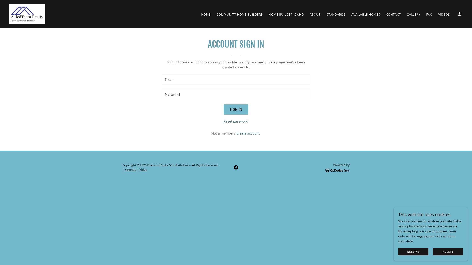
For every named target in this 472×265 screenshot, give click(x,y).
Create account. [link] (248, 133)
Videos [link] (444, 15)
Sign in (236, 109)
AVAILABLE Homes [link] (365, 15)
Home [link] (206, 15)
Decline (413, 252)
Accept (448, 252)
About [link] (315, 15)
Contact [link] (393, 15)
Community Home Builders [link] (239, 15)
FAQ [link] (429, 15)
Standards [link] (336, 15)
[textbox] (236, 79)
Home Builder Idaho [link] (286, 15)
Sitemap (130, 170)
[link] (27, 13)
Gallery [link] (413, 15)
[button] (459, 14)
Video (143, 170)
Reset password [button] (236, 121)
